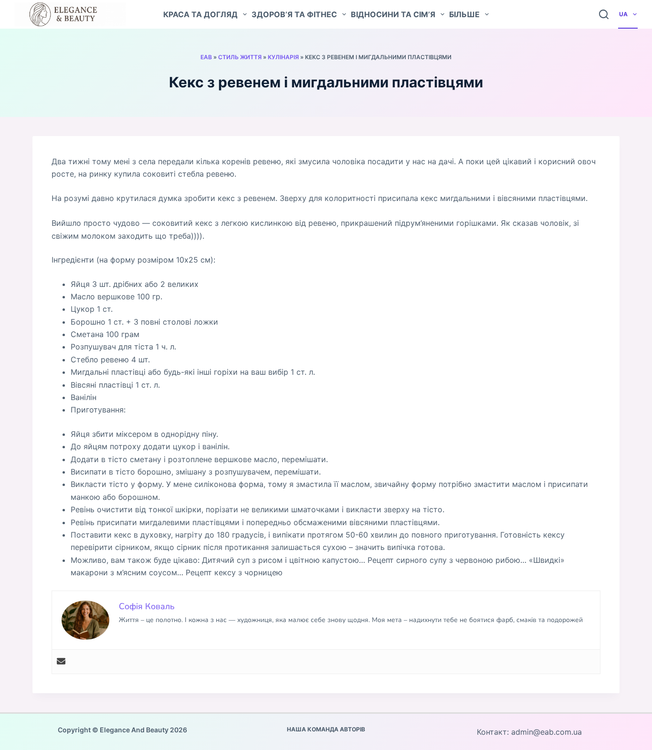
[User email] (61, 661)
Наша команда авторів (326, 729)
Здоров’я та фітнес (294, 14)
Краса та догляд (200, 14)
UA (623, 14)
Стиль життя (240, 57)
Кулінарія (283, 57)
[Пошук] (604, 14)
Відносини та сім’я (393, 14)
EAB (206, 57)
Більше (464, 14)
